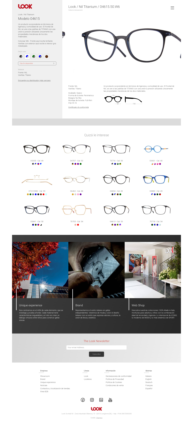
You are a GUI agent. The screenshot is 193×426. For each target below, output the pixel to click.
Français (149, 385)
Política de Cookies (114, 382)
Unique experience (48, 382)
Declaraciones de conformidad (118, 376)
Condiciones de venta (115, 385)
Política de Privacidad (115, 379)
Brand (42, 379)
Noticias (43, 385)
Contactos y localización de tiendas (55, 388)
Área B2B (44, 391)
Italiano (148, 376)
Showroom (45, 376)
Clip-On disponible (26, 63)
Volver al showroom (75, 10)
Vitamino (99, 418)
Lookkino (88, 379)
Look (86, 376)
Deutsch (148, 382)
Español (148, 388)
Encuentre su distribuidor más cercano (34, 80)
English (148, 379)
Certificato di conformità (78, 107)
